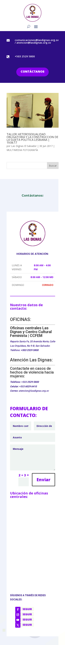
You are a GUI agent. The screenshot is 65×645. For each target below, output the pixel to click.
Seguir (27, 609)
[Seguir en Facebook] (17, 609)
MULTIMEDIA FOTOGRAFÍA (22, 150)
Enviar (43, 479)
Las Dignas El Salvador (24, 146)
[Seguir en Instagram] (17, 614)
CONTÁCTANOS (32, 71)
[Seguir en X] (17, 625)
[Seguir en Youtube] (17, 619)
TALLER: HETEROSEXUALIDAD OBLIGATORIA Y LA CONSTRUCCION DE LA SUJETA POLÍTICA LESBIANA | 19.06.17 (32, 138)
